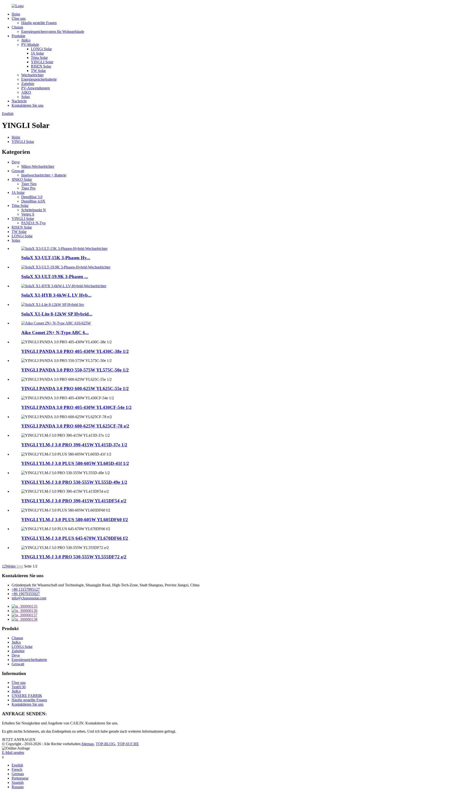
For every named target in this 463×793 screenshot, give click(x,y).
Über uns (19, 18)
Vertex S (27, 214)
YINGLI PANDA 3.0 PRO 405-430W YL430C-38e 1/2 (75, 351)
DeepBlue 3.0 (31, 197)
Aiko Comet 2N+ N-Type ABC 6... (55, 332)
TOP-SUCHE (128, 744)
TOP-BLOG (105, 744)
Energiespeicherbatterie (39, 79)
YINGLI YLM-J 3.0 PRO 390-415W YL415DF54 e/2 (73, 500)
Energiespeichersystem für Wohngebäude (52, 31)
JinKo (25, 40)
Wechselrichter (32, 75)
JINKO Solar (22, 179)
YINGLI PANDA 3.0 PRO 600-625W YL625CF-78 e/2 (75, 425)
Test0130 (19, 687)
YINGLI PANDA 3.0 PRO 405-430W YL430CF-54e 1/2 (76, 407)
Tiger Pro (28, 188)
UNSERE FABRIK (27, 696)
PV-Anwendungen (35, 88)
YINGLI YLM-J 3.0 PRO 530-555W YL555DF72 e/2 (73, 556)
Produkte (18, 36)
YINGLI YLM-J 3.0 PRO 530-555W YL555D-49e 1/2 (74, 482)
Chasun (17, 27)
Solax (25, 97)
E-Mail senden (13, 753)
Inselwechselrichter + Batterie (43, 175)
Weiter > (12, 566)
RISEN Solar (41, 66)
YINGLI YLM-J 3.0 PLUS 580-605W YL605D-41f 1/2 (75, 463)
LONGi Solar (41, 49)
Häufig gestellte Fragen (39, 23)
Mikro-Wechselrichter (37, 166)
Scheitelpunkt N (33, 210)
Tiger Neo (29, 184)
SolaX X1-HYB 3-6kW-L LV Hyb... (56, 295)
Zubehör (27, 84)
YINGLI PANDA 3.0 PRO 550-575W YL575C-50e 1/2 (75, 369)
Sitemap (88, 744)
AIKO (26, 92)
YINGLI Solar (42, 62)
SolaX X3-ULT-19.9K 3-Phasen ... (54, 276)
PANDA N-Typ (33, 223)
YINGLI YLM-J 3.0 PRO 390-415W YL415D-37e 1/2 (74, 444)
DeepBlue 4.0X (33, 201)
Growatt (18, 171)
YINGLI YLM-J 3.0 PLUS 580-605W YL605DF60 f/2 (74, 519)
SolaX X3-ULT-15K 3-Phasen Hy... (55, 257)
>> (21, 566)
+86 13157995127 (26, 589)
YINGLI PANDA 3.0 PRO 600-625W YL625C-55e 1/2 (75, 388)
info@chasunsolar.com (29, 598)
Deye (16, 162)
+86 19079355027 (26, 594)
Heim (16, 14)
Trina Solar (39, 58)
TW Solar (38, 71)
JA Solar (37, 53)
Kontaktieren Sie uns (27, 105)
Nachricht (19, 101)
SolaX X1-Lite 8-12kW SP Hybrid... (56, 313)
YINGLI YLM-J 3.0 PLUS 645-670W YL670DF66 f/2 (74, 538)
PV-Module (30, 44)
